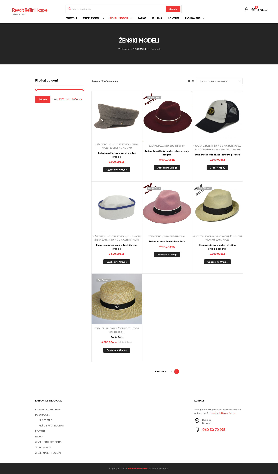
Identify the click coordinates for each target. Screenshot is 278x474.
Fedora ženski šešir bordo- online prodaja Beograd (167, 153)
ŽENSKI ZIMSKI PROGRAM (121, 148)
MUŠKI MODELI (91, 18)
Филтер (43, 99)
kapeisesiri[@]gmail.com (223, 413)
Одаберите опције (117, 169)
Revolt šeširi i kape (29, 10)
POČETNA (71, 18)
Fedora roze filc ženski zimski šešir (167, 241)
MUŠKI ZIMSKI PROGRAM (120, 144)
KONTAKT (173, 18)
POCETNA (40, 431)
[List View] (192, 81)
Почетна (125, 49)
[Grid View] (188, 81)
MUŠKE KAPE (198, 146)
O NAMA (157, 18)
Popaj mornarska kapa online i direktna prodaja (116, 247)
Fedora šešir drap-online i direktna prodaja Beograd (217, 247)
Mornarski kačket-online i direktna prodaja (217, 154)
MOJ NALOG (192, 18)
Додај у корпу (217, 167)
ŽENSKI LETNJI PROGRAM (214, 149)
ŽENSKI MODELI (119, 18)
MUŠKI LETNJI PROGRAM (216, 146)
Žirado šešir (117, 337)
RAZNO (142, 18)
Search (173, 9)
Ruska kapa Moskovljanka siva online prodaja (116, 155)
